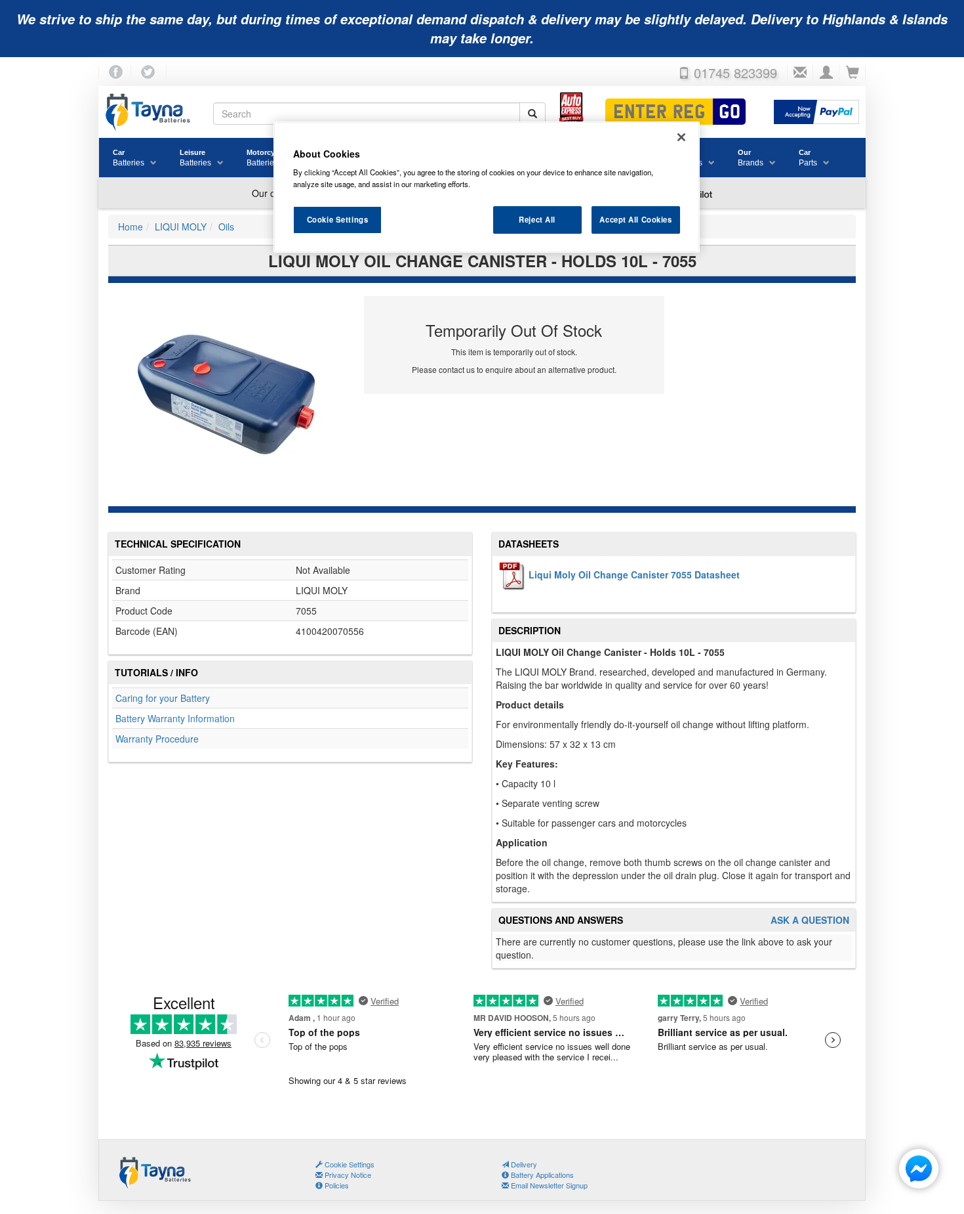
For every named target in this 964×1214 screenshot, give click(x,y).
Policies (336, 1185)
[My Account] (826, 72)
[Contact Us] (800, 72)
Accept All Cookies (635, 219)
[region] (486, 187)
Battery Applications (541, 1174)
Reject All (537, 219)
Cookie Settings (338, 219)
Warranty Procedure (157, 738)
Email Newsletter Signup (548, 1185)
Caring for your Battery (162, 698)
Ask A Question (810, 920)
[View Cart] (852, 72)
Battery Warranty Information (175, 718)
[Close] (681, 137)
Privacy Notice (347, 1174)
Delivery (523, 1164)
